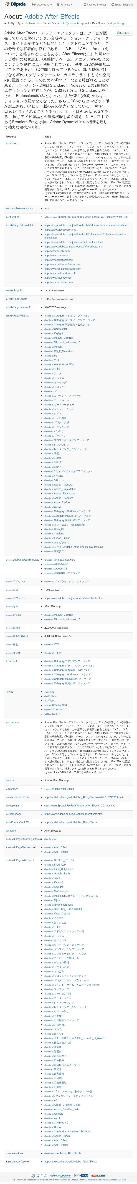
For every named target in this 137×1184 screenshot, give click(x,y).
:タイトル (54, 413)
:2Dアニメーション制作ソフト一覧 (68, 1091)
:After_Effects (56, 851)
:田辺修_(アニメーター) (62, 1064)
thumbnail (13, 216)
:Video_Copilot (57, 913)
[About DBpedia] (15, 4)
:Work (49, 700)
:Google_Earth (57, 873)
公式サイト (16, 598)
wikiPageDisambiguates (23, 839)
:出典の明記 (56, 564)
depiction (13, 805)
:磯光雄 (53, 1069)
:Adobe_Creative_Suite (61, 1109)
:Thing (49, 691)
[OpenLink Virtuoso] (39, 1175)
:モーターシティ (58, 998)
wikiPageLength (16, 298)
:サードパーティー (59, 404)
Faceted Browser (96, 4)
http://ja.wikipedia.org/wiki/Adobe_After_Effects (70, 822)
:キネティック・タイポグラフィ (66, 944)
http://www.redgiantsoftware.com (62, 268)
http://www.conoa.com (56, 255)
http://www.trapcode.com (58, 277)
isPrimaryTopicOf (17, 822)
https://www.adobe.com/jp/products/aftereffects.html (73, 246)
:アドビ (53, 369)
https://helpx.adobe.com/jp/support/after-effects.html (73, 242)
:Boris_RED (55, 529)
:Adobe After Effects (59, 788)
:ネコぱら (54, 971)
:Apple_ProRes (57, 502)
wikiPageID (14, 290)
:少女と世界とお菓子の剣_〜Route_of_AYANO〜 (76, 1038)
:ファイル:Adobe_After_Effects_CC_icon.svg (73, 547)
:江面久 (53, 1051)
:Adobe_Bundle (57, 1136)
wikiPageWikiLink (17, 315)
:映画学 (53, 1047)
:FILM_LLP (55, 864)
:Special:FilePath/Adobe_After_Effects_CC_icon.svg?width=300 (86, 216)
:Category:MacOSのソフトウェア (67, 515)
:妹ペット (54, 1033)
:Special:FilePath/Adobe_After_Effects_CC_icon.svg (79, 805)
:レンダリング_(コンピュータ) (65, 449)
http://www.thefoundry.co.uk (59, 273)
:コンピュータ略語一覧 (61, 958)
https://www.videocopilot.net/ (60, 229)
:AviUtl (52, 1118)
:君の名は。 (55, 1024)
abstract (12, 143)
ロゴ (12, 589)
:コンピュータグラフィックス (65, 953)
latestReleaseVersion (19, 208)
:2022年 (53, 462)
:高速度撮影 (55, 1082)
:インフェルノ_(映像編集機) (64, 524)
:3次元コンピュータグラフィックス (68, 471)
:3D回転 (53, 458)
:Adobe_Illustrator (58, 484)
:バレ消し (54, 431)
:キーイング (55, 382)
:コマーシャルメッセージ (63, 395)
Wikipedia (44, 1179)
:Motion (53, 346)
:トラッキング (56, 426)
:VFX (51, 360)
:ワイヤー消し (56, 1011)
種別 (12, 644)
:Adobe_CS (55, 568)
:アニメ (53, 373)
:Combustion (56, 329)
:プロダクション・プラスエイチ (66, 980)
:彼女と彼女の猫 (58, 1042)
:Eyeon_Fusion (57, 538)
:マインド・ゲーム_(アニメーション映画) (72, 984)
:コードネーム (56, 400)
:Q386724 (53, 709)
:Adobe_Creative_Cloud (62, 1104)
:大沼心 (53, 1029)
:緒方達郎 (54, 1073)
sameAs (12, 788)
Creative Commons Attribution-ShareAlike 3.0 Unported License (98, 1179)
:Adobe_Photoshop (59, 493)
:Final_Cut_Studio (58, 869)
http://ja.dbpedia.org (72, 23)
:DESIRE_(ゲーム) (59, 860)
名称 (12, 606)
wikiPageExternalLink (19, 225)
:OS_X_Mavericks (58, 351)
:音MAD (53, 1078)
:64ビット (54, 480)
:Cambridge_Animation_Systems (67, 1131)
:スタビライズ (56, 542)
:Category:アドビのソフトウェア (67, 315)
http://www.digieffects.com (58, 260)
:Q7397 (52, 714)
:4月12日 (53, 475)
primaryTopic (17, 1161)
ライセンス (16, 581)
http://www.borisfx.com (57, 251)
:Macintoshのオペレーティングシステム (71, 895)
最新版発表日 (17, 636)
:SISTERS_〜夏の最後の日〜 (65, 909)
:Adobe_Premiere (58, 498)
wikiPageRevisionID (19, 307)
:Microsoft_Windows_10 (62, 342)
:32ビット (54, 466)
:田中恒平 (54, 1060)
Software (30, 23)
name (11, 830)
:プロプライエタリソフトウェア (66, 440)
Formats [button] (65, 4)
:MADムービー (57, 891)
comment (13, 722)
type (9, 691)
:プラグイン (55, 435)
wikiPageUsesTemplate (22, 559)
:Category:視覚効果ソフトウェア (67, 520)
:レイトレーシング (59, 1002)
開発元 (13, 652)
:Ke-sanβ (54, 882)
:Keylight (53, 333)
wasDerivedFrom (17, 797)
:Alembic (53, 1113)
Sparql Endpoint (123, 4)
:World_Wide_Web (59, 364)
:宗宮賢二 (54, 551)
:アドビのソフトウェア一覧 (64, 931)
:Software (51, 696)
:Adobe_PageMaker (60, 489)
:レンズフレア (56, 444)
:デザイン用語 (56, 962)
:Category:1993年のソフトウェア (67, 511)
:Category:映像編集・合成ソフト (67, 324)
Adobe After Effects (52, 15)
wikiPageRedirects (20, 847)
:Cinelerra (54, 533)
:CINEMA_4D (56, 1122)
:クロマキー (55, 386)
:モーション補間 (58, 993)
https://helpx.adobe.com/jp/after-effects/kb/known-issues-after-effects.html (85, 225)
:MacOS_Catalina (58, 337)
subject (11, 661)
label (10, 780)
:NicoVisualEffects (58, 904)
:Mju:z (52, 900)
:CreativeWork (55, 705)
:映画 (51, 453)
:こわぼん (54, 918)
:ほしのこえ (55, 922)
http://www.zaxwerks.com (58, 282)
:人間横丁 (54, 1015)
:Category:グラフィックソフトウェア (69, 320)
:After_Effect (55, 847)
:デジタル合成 (56, 422)
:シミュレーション (59, 409)
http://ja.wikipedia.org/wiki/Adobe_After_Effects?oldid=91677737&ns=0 (84, 797)
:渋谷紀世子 (55, 1056)
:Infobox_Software (59, 559)
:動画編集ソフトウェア (62, 573)
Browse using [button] (42, 4)
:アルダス (54, 377)
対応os (13, 614)
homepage (14, 814)
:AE (50, 839)
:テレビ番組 (55, 418)
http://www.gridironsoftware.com (62, 264)
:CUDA (52, 506)
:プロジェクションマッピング (65, 975)
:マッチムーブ (56, 989)
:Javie (52, 878)
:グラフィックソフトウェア (64, 949)
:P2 (50, 355)
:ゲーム (53, 391)
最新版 (13, 627)
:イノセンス (55, 940)
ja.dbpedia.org (116, 23)
